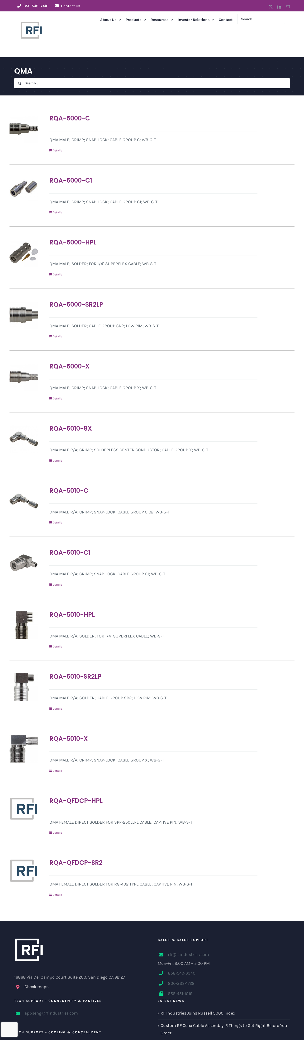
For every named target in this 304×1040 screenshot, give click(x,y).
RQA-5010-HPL (72, 614)
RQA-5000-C (69, 118)
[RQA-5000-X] (24, 377)
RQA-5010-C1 (69, 552)
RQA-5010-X (68, 738)
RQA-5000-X (69, 366)
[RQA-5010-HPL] (24, 625)
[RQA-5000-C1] (24, 191)
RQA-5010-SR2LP (75, 676)
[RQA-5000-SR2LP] (24, 315)
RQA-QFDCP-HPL (76, 800)
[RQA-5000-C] (24, 128)
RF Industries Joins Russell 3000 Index (198, 1013)
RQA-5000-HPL (72, 242)
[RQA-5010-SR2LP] (24, 687)
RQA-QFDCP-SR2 (76, 862)
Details (57, 150)
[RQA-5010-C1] (24, 563)
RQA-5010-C (68, 490)
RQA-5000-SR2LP (76, 304)
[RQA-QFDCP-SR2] (24, 870)
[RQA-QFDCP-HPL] (24, 808)
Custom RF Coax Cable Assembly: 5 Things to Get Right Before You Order (224, 1029)
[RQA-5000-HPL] (24, 253)
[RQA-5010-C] (24, 501)
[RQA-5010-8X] (24, 439)
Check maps (36, 986)
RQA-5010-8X (70, 428)
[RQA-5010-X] (24, 749)
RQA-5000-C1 (70, 180)
